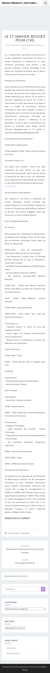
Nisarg (25, 670)
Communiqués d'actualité (18, 533)
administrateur (36, 45)
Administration (13, 653)
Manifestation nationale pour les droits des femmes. (25, 549)
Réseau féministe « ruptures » (19, 2)
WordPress (34, 667)
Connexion (11, 648)
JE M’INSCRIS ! (11, 186)
